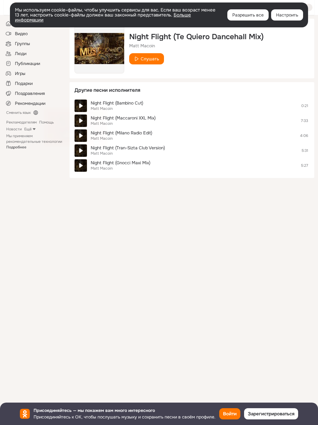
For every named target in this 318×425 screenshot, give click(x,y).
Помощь (46, 122)
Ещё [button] (28, 129)
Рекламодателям (21, 122)
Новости (14, 129)
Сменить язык (18, 112)
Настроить (287, 15)
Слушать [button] (150, 59)
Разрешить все (248, 15)
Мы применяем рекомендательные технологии (34, 141)
